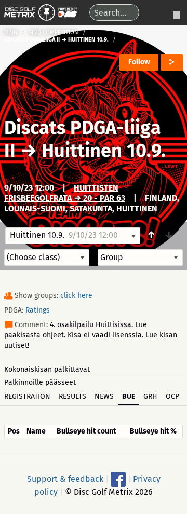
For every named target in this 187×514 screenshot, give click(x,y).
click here (76, 295)
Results (72, 396)
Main (11, 32)
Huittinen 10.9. (104, 150)
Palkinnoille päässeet (40, 382)
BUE (128, 396)
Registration (27, 396)
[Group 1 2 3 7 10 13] (140, 257)
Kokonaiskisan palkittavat (47, 369)
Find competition (53, 32)
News (104, 396)
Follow (139, 62)
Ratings (37, 310)
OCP (172, 396)
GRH (150, 396)
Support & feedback (65, 478)
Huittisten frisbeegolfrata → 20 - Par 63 (64, 193)
